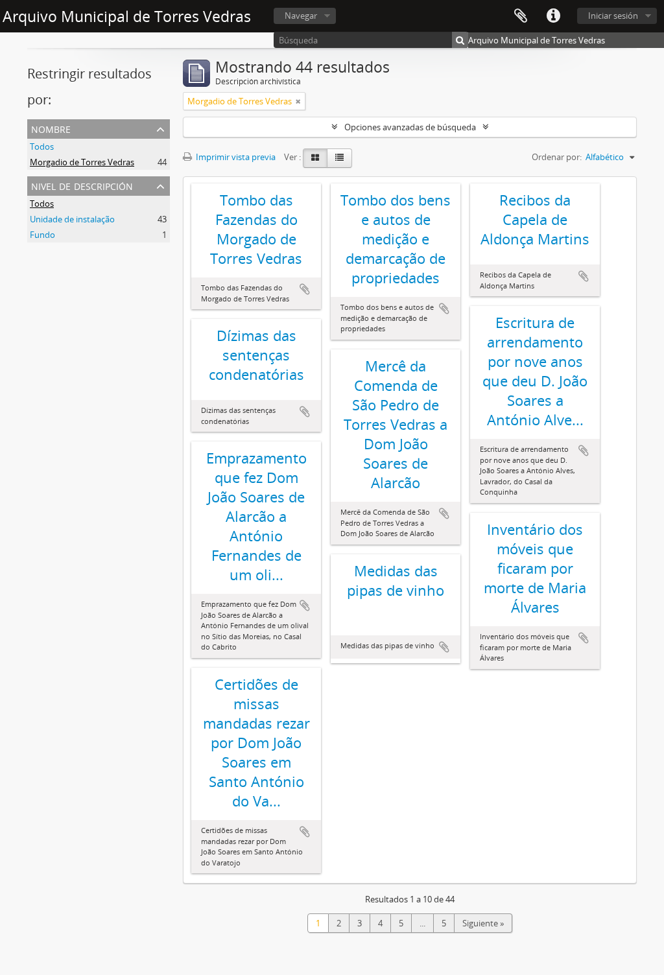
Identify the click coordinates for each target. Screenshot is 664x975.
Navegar (301, 15)
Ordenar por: (557, 157)
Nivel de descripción (82, 185)
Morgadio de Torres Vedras (82, 162)
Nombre (51, 128)
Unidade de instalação (72, 219)
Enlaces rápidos (553, 16)
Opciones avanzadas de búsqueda (410, 127)
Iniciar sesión (613, 15)
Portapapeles (520, 16)
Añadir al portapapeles (304, 289)
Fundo (42, 235)
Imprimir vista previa (235, 157)
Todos (42, 146)
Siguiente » (483, 923)
